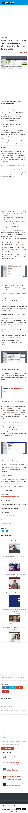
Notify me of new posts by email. (11, 744)
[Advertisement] (14, 22)
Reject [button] (24, 809)
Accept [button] (18, 809)
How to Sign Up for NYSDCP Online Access (13, 214)
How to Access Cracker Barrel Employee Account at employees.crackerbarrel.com (14, 778)
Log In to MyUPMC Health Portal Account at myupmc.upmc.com (15, 763)
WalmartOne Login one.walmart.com (16, 756)
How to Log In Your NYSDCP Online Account (13, 218)
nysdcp (13, 677)
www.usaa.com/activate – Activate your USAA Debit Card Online (15, 784)
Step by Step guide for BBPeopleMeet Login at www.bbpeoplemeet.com (13, 770)
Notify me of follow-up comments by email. (14, 741)
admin (4, 52)
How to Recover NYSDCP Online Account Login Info (16, 222)
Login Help (4, 37)
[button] (23, 211)
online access (10, 412)
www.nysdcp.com (19, 244)
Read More (14, 811)
